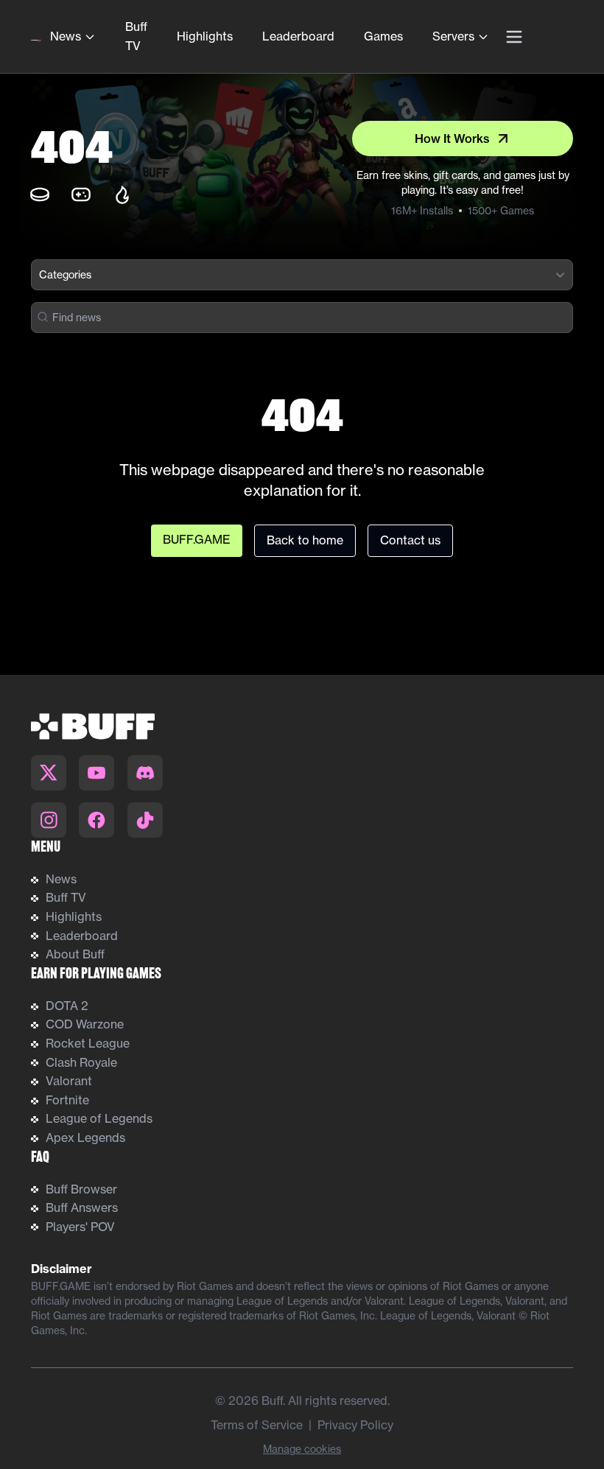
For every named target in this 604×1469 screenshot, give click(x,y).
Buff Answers (82, 1207)
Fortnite (67, 1100)
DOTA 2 (67, 1005)
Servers (453, 36)
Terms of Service (257, 1424)
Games (383, 36)
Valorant (69, 1080)
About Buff (75, 954)
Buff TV (136, 36)
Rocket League (88, 1043)
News (65, 36)
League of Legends (99, 1118)
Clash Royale (81, 1062)
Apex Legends (85, 1137)
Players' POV (80, 1226)
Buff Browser (81, 1189)
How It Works (452, 138)
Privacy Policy (355, 1424)
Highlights (205, 36)
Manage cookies (302, 1449)
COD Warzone (85, 1024)
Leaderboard (298, 36)
